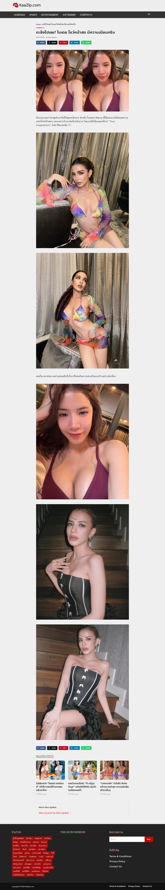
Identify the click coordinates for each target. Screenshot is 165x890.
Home (38, 24)
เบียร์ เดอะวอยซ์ (18, 860)
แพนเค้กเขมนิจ (48, 868)
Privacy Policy (117, 861)
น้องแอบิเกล (43, 846)
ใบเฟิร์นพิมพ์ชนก (18, 875)
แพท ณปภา (17, 868)
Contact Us (115, 866)
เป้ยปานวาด (30, 860)
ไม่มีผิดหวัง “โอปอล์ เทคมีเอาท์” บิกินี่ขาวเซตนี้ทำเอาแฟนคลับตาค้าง (50, 787)
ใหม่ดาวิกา (30, 875)
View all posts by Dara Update (55, 812)
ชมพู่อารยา (38, 838)
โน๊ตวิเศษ (45, 871)
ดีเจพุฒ (15, 842)
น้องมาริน (25, 846)
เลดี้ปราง (48, 860)
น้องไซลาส (16, 849)
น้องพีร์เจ (16, 846)
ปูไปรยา (27, 853)
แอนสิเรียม (25, 871)
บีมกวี (24, 849)
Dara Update (52, 37)
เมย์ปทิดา (40, 860)
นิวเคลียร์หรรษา (25, 842)
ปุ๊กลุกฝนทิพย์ (17, 853)
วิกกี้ (52, 853)
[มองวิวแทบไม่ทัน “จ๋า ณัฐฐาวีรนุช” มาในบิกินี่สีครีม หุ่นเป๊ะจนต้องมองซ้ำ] (82, 770)
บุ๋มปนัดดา (32, 849)
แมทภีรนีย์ (16, 871)
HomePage (19, 14)
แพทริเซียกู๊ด (36, 868)
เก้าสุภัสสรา (33, 857)
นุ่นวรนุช (36, 842)
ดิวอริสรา (48, 838)
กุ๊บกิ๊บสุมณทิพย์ (18, 838)
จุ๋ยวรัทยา (29, 838)
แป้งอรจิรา (37, 864)
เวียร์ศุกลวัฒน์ (17, 864)
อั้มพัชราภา (23, 857)
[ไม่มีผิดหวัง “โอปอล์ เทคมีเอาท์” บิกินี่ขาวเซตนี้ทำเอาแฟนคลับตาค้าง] (50, 770)
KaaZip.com (29, 886)
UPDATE (33, 14)
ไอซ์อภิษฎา (39, 875)
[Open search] (149, 14)
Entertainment (50, 14)
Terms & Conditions (120, 856)
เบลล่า (41, 857)
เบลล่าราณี (49, 857)
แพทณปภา (47, 864)
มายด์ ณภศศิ (36, 853)
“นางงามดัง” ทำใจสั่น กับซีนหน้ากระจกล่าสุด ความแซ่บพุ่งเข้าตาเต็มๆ (114, 787)
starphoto (86, 14)
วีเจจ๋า (15, 857)
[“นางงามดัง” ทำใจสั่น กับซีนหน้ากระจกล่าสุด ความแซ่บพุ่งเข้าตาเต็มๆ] (114, 770)
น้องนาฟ (44, 842)
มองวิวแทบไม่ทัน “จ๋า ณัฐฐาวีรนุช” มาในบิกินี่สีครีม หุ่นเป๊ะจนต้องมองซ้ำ (82, 787)
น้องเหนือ (33, 846)
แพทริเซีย (26, 868)
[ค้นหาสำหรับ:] (131, 839)
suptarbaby (69, 14)
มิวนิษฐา (46, 853)
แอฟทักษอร (36, 871)
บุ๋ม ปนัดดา (41, 849)
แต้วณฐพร (28, 864)
